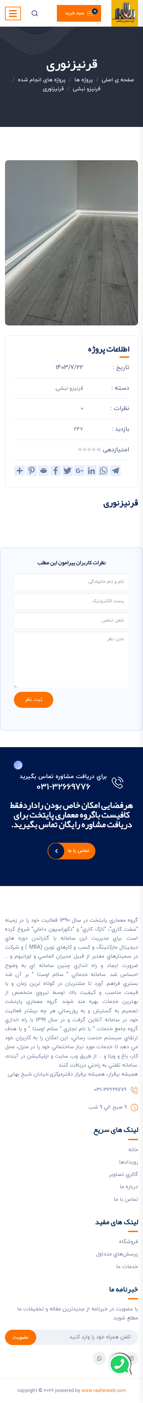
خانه (133, 1150)
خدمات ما (127, 1266)
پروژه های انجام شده (42, 80)
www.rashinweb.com (103, 1391)
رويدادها (128, 1162)
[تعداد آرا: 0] (98, 449)
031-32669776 (63, 787)
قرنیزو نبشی (86, 89)
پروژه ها (83, 80)
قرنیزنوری (53, 89)
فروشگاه (128, 1241)
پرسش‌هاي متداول (117, 1254)
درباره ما (129, 1186)
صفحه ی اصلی (118, 80)
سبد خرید (80, 12)
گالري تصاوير (123, 1174)
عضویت (21, 1337)
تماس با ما (78, 851)
